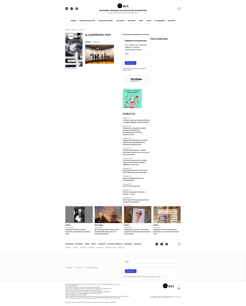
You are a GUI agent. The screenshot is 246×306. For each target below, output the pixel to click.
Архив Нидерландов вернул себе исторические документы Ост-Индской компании (107, 232)
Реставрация (160, 20)
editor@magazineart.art (95, 293)
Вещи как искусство (87, 20)
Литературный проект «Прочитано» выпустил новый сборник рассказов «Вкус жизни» (137, 232)
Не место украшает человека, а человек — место (134, 193)
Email (126, 53)
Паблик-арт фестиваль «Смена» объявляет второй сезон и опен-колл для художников (136, 152)
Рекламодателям (91, 267)
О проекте (102, 244)
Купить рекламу (70, 68)
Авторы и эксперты (115, 244)
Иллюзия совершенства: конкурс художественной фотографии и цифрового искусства (135, 162)
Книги (149, 20)
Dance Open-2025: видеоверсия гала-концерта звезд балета (136, 201)
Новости (68, 247)
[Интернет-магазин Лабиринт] (132, 107)
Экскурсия (121, 247)
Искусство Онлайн (105, 20)
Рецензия (91, 247)
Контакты (171, 20)
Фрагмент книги (111, 247)
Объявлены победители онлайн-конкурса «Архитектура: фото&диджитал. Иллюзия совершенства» (134, 131)
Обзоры (75, 247)
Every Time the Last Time (131, 186)
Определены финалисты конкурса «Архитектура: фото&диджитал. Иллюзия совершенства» (135, 142)
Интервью (83, 247)
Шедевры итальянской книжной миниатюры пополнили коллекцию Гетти (166, 232)
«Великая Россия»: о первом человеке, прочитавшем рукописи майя (77, 232)
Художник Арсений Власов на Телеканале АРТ (133, 179)
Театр (141, 20)
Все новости (127, 205)
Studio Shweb (176, 297)
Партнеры (128, 244)
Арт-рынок (120, 20)
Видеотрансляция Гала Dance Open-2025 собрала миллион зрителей (135, 171)
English (73, 20)
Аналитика (100, 247)
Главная (67, 29)
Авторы (73, 29)
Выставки (131, 20)
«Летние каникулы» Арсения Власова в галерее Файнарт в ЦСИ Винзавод (136, 121)
